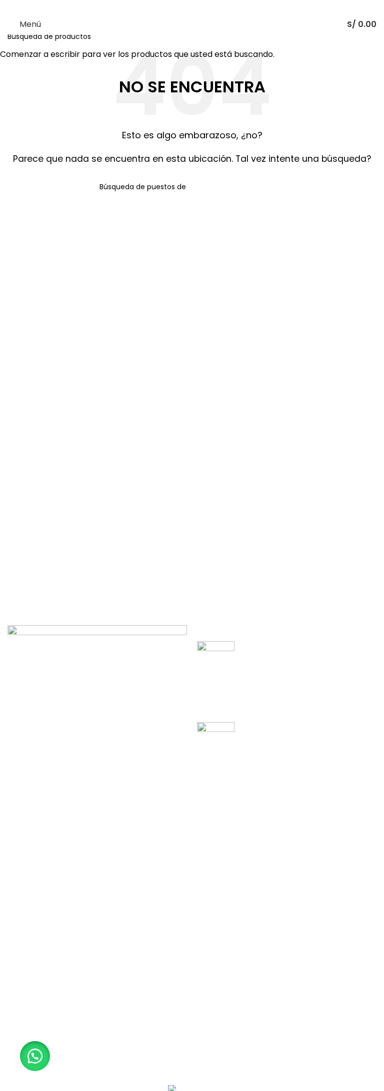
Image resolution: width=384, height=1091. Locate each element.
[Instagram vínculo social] (192, 7)
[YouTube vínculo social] (204, 7)
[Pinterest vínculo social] (217, 7)
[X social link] (179, 7)
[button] (35, 1056)
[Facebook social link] (166, 7)
